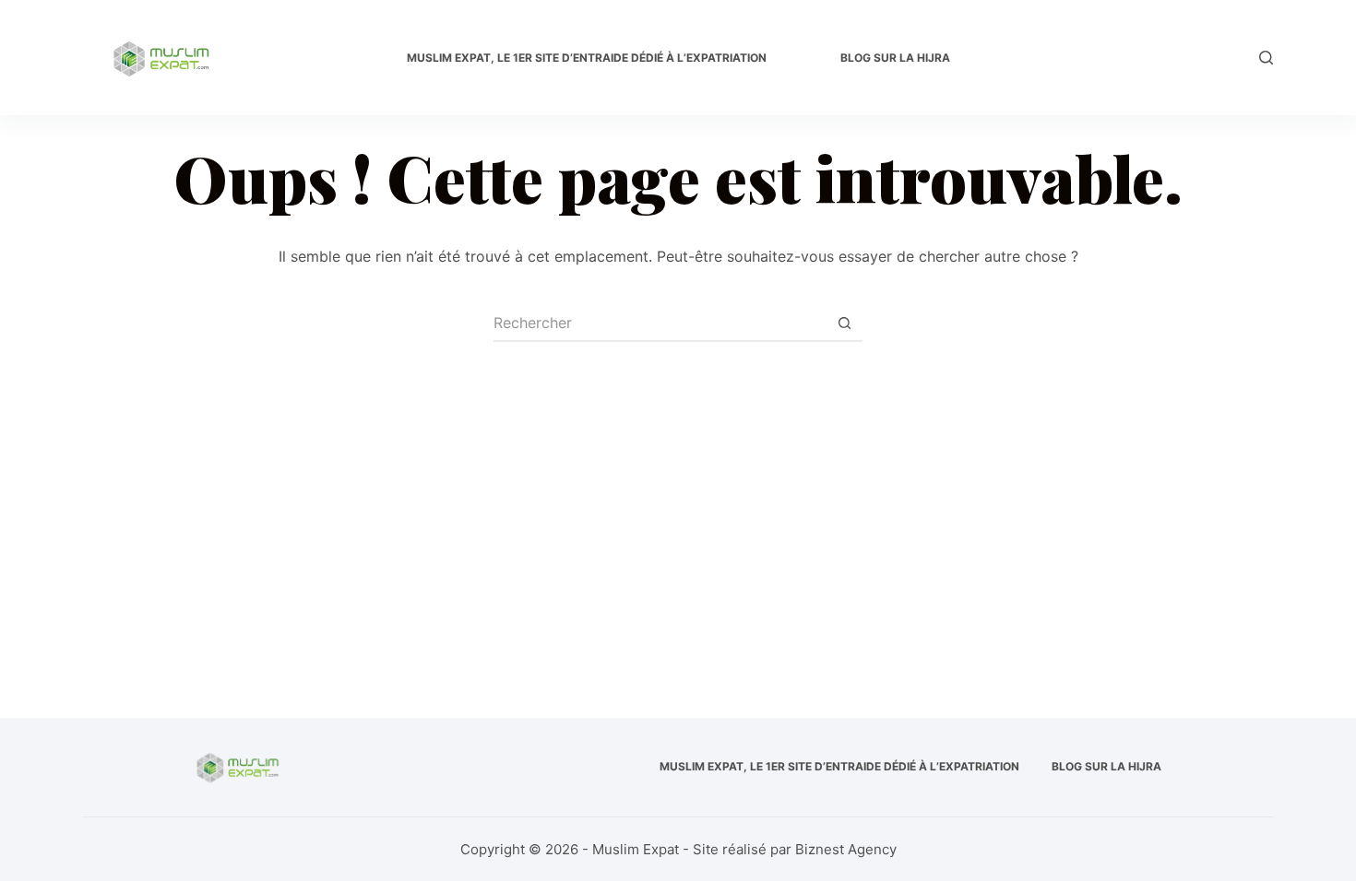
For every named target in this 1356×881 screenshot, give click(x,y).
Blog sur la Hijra (895, 58)
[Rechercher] (1266, 58)
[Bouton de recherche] (844, 323)
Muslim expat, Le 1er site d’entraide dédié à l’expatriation (587, 58)
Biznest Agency (846, 849)
